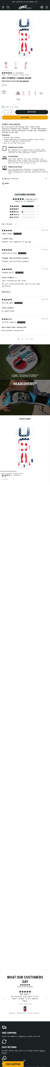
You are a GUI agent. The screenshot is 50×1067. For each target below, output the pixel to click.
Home (3, 75)
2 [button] (22, 339)
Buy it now (25, 117)
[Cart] (46, 7)
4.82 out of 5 (31, 199)
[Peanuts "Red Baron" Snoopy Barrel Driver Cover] (25, 1009)
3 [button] (26, 339)
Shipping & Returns (10, 179)
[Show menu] (3, 7)
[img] (7, 230)
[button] (7, 73)
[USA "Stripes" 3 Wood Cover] (25, 446)
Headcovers (25, 384)
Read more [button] (6, 292)
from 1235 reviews (25, 987)
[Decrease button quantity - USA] (4, 112)
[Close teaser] (24, 1060)
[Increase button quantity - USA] (11, 112)
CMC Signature (24, 81)
